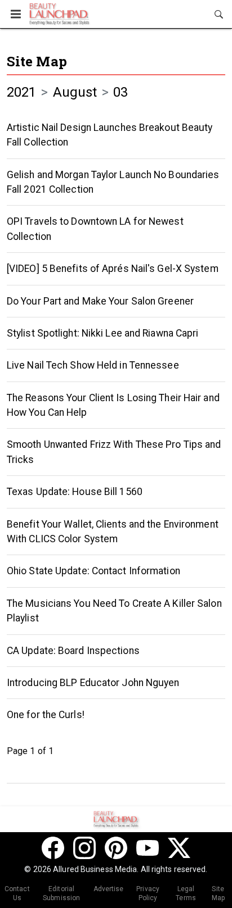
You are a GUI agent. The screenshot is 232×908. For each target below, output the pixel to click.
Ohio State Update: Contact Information (93, 570)
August (75, 92)
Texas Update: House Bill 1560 (74, 491)
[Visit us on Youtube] (147, 848)
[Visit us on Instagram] (84, 848)
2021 (21, 92)
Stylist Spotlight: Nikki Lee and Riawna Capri (103, 333)
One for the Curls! (45, 714)
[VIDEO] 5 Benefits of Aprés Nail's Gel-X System (112, 268)
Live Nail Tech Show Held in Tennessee (93, 365)
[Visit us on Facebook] (53, 848)
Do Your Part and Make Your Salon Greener (100, 301)
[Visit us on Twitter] (179, 848)
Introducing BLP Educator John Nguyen (93, 682)
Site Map (37, 61)
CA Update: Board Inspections (73, 650)
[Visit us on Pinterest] (116, 848)
